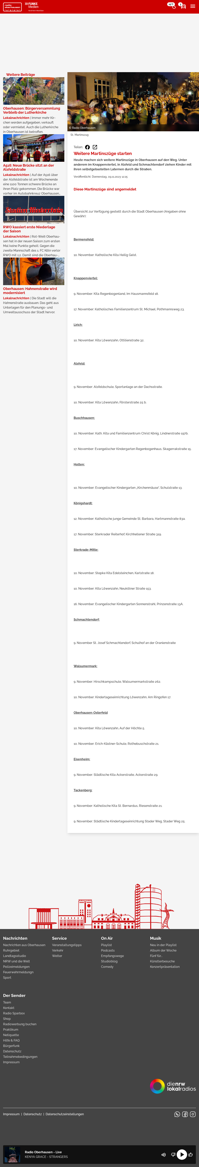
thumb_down (173, 1154)
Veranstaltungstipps (67, 945)
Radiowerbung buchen (19, 1024)
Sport (7, 977)
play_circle (182, 1154)
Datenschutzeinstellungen (65, 1114)
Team (7, 1002)
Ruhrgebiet (11, 950)
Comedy (107, 967)
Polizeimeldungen (16, 967)
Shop (7, 1019)
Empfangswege (112, 956)
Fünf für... (156, 956)
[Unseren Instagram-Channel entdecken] (193, 1114)
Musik (155, 938)
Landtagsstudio (14, 956)
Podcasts (108, 950)
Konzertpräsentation (165, 967)
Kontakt (8, 1008)
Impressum (11, 1062)
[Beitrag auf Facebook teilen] (87, 147)
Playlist (106, 945)
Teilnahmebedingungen (20, 1057)
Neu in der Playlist (163, 945)
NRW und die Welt (16, 961)
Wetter (57, 956)
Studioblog (109, 961)
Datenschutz (12, 1051)
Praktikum (10, 1029)
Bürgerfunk (11, 1046)
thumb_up (190, 1154)
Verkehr (57, 950)
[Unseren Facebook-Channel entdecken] (185, 1114)
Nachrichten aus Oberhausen (24, 945)
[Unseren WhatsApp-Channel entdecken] (177, 1114)
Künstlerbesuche (162, 961)
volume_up (163, 1154)
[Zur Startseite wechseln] (12, 7)
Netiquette (11, 1035)
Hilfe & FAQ (11, 1040)
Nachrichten (15, 938)
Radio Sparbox (14, 1013)
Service (59, 938)
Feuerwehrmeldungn (18, 972)
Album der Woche (163, 950)
